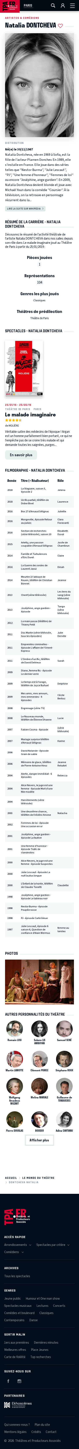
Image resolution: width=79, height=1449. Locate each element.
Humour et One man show (43, 1298)
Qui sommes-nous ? (17, 1425)
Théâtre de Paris (39, 318)
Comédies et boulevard (19, 1313)
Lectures (42, 1306)
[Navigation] (72, 5)
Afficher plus (39, 1140)
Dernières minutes (46, 1342)
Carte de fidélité (14, 1357)
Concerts (59, 1306)
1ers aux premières (16, 1342)
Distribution (14, 143)
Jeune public (12, 1298)
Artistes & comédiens (22, 17)
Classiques (39, 300)
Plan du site (42, 1425)
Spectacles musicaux (18, 1306)
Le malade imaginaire (30, 414)
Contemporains (14, 1320)
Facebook (8, 1380)
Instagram (19, 1380)
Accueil (11, 1177)
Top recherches (40, 1357)
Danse (33, 1320)
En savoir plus (21, 454)
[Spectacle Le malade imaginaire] (24, 368)
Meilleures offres (15, 1350)
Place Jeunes (39, 1350)
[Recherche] (53, 5)
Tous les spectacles (17, 1276)
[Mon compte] (63, 5)
